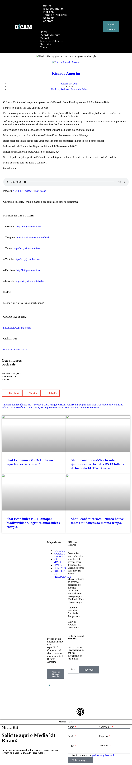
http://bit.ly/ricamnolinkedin (30, 281)
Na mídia (45, 44)
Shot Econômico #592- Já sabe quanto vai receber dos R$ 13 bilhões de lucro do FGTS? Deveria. (97, 464)
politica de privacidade (103, 755)
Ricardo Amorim (50, 35)
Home (44, 32)
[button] (61, 26)
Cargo (71, 745)
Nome (71, 726)
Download (40, 190)
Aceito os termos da (93, 755)
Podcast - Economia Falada (75, 89)
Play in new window (22, 190)
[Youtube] (72, 703)
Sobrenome (105, 726)
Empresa (103, 736)
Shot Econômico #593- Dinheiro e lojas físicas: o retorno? (30, 462)
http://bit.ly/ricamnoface (28, 270)
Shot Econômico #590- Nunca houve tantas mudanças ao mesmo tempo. (97, 521)
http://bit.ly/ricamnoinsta (28, 226)
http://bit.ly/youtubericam (27, 259)
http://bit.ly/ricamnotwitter (27, 248)
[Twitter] (80, 694)
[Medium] (80, 703)
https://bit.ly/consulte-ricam (17, 327)
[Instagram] (80, 686)
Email (71, 736)
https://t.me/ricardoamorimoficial (32, 237)
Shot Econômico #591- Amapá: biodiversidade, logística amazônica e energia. (33, 523)
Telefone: (104, 745)
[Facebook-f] (72, 694)
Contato (48, 20)
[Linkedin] (72, 686)
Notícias (55, 89)
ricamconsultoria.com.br (15, 349)
